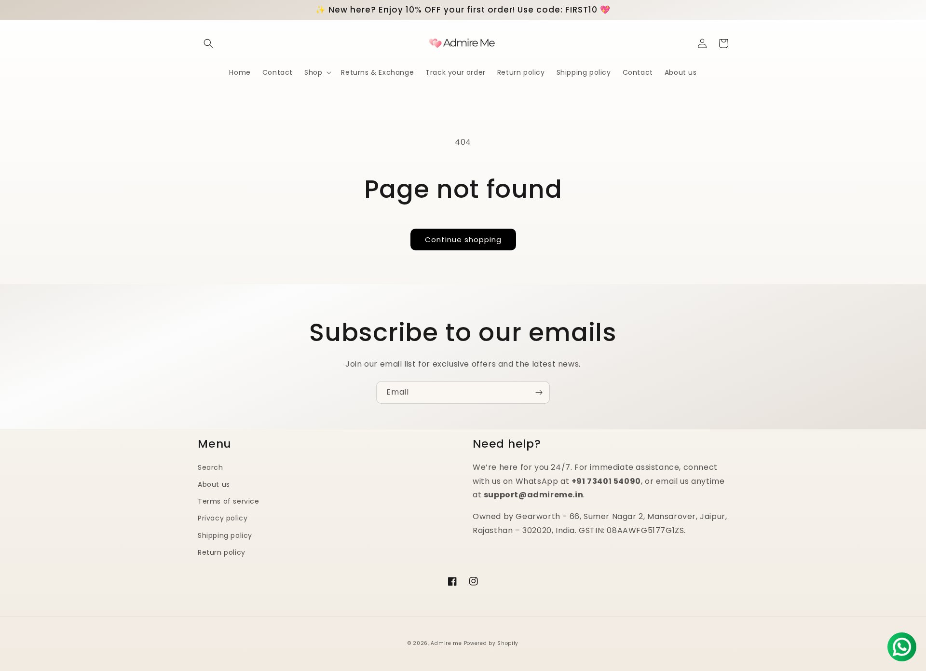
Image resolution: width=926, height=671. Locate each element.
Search (210, 467)
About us (214, 484)
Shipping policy (225, 535)
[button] (208, 43)
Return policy (221, 552)
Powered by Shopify (491, 643)
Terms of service (228, 501)
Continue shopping (463, 239)
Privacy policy (222, 518)
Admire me (446, 643)
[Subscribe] (538, 392)
